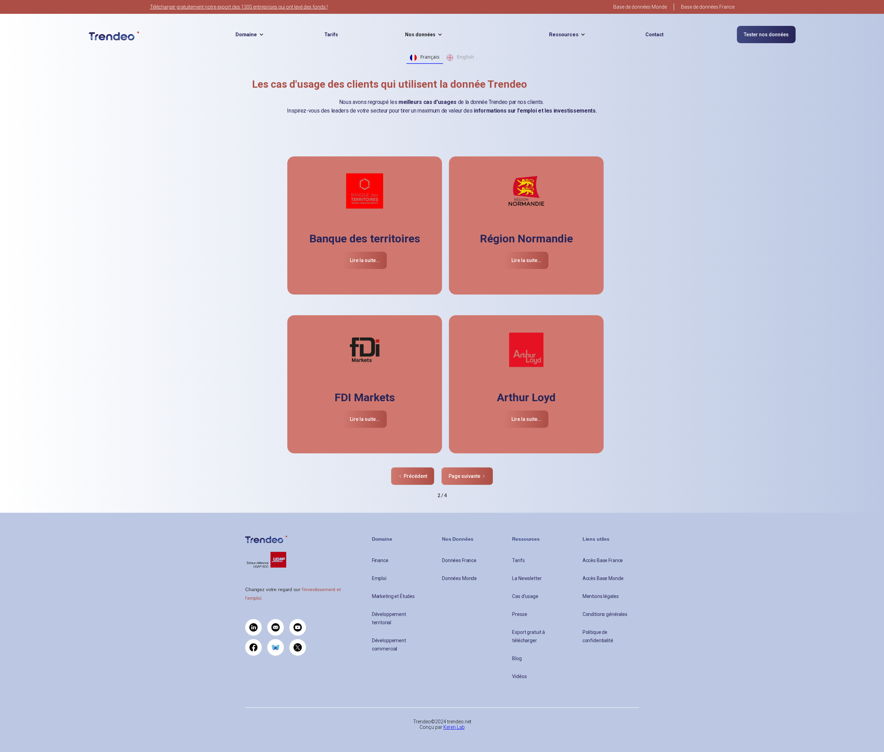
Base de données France (707, 7)
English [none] (465, 57)
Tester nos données (766, 34)
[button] (250, 34)
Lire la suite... (365, 260)
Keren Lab (454, 727)
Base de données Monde (640, 7)
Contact (654, 34)
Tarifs (331, 34)
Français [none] (430, 57)
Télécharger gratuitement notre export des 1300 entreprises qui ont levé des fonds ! (239, 7)
